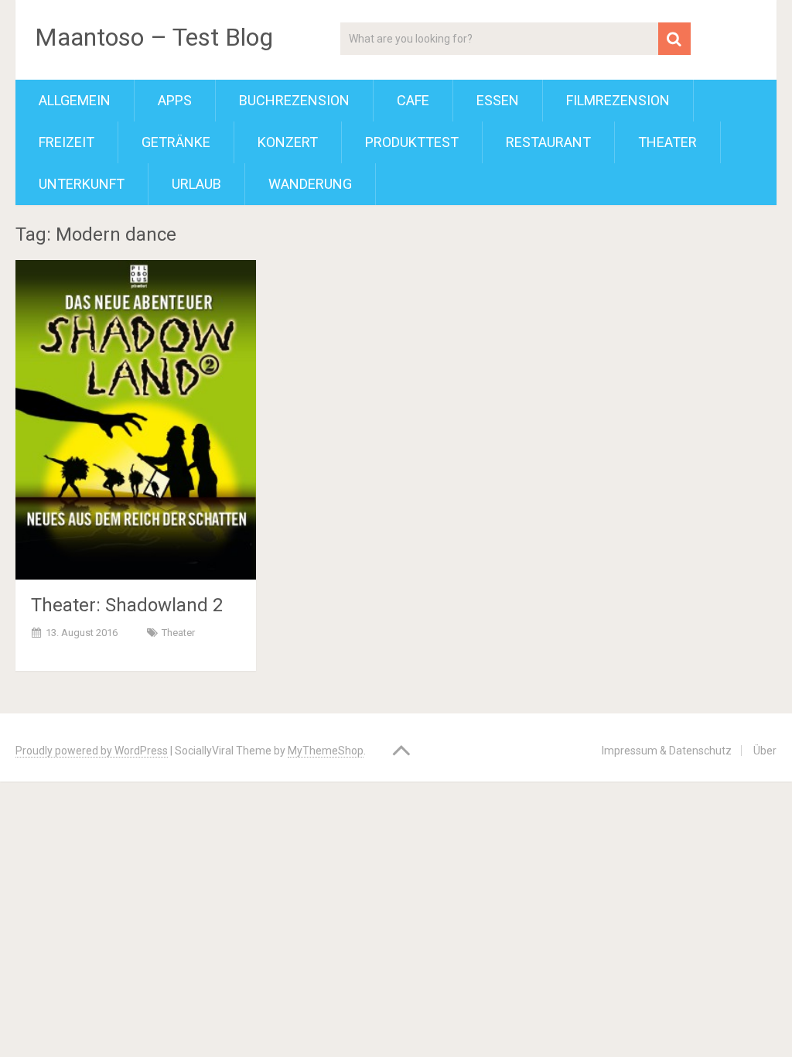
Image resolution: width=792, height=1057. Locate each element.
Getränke (176, 142)
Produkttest (412, 142)
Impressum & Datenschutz (667, 750)
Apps (175, 100)
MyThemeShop (326, 750)
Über (765, 750)
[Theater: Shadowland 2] (135, 419)
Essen (497, 100)
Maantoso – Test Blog (154, 37)
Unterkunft (82, 184)
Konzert (288, 142)
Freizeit (66, 142)
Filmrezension (618, 100)
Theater (667, 142)
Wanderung (310, 184)
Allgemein (75, 100)
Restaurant (548, 142)
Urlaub (196, 184)
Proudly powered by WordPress (91, 750)
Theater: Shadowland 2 (127, 605)
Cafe (413, 100)
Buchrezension (294, 100)
